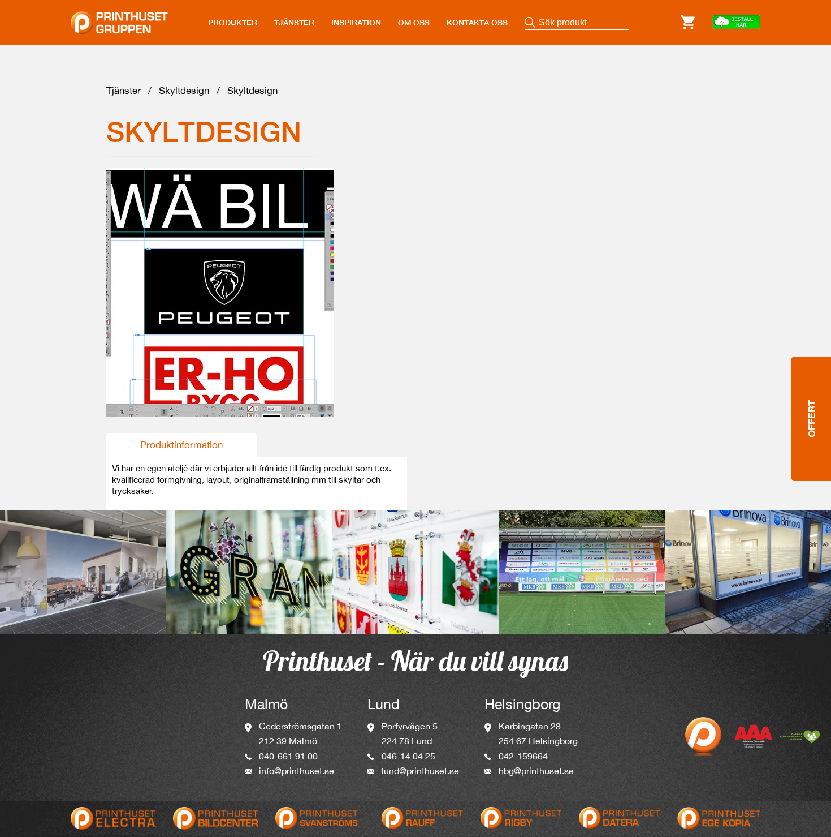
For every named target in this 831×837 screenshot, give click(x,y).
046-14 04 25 (408, 756)
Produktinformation (181, 444)
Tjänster (123, 90)
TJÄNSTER (294, 22)
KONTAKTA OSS (477, 22)
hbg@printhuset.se (536, 771)
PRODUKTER (232, 22)
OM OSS (414, 22)
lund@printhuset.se (420, 771)
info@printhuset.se (296, 771)
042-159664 (523, 756)
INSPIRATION (356, 22)
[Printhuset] (119, 15)
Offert (811, 418)
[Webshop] (736, 23)
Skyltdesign (184, 90)
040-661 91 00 (288, 756)
